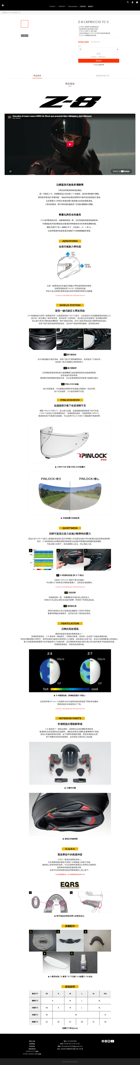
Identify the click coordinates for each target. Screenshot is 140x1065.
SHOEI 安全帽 (12, 12)
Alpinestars (72, 6)
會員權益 (32, 1044)
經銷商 (90, 6)
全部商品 (4, 12)
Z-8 (19, 12)
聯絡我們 (99, 61)
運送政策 (32, 1046)
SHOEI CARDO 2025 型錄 (32, 1054)
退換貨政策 (32, 1049)
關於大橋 (32, 1041)
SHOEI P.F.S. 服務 (32, 1051)
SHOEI (52, 6)
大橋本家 (83, 6)
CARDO (61, 6)
